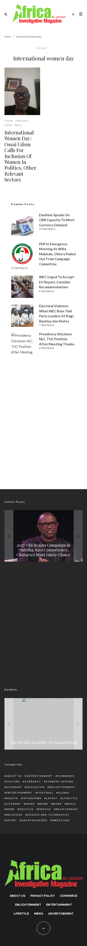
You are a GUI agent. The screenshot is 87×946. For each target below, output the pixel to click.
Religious (14, 814)
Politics (26, 809)
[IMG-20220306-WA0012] (22, 91)
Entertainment (19, 792)
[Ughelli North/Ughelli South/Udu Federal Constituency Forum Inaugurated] (43, 724)
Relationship (67, 809)
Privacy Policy (42, 895)
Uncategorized (34, 820)
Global (8, 120)
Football (45, 792)
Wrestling (61, 820)
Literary (13, 803)
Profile (44, 809)
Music (71, 803)
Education (36, 787)
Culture (13, 781)
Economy (14, 787)
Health (12, 798)
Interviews (21, 120)
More (30, 803)
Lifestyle (70, 798)
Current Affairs (59, 781)
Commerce (66, 776)
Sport (11, 820)
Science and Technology (48, 814)
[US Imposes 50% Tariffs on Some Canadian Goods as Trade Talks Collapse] (43, 536)
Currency (33, 781)
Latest (8, 125)
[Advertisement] (43, 432)
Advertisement (40, 776)
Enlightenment (62, 787)
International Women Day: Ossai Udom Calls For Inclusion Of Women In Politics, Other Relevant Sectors (20, 156)
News (17, 125)
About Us (14, 776)
